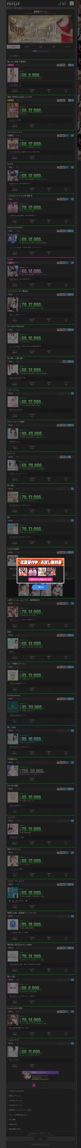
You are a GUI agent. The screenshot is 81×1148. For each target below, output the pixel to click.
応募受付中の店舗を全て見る (40, 579)
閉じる (40, 587)
